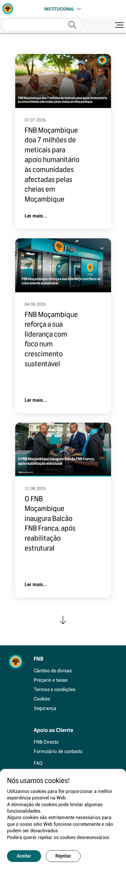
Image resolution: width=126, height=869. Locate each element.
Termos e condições (54, 689)
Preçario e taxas (50, 680)
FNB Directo (46, 742)
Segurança (45, 708)
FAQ (38, 763)
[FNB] (7, 8)
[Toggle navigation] (118, 25)
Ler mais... (36, 216)
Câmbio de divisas (53, 671)
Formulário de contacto (58, 751)
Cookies (42, 699)
